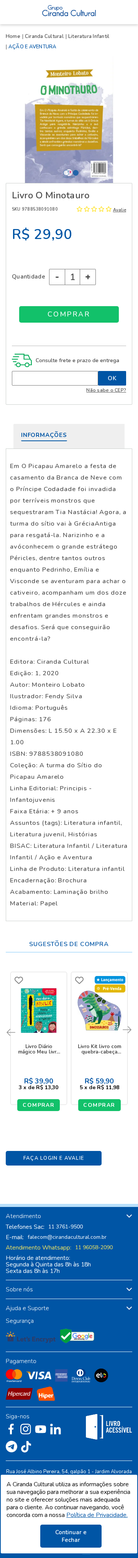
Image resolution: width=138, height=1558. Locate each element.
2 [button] (76, 173)
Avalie (119, 210)
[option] (69, 119)
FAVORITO (19, 980)
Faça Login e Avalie (53, 1158)
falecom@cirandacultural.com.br (67, 1237)
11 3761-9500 (65, 1227)
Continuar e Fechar (71, 1536)
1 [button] (66, 173)
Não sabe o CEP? (106, 390)
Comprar (38, 1105)
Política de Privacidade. (97, 1515)
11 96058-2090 (94, 1248)
